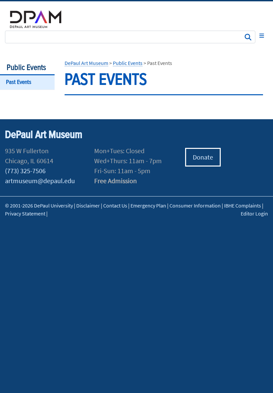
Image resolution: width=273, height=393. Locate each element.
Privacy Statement (25, 213)
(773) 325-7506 (25, 171)
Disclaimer (88, 205)
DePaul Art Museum (86, 63)
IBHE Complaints (242, 205)
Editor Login (254, 213)
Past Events (18, 82)
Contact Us (115, 205)
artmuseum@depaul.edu (40, 181)
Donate (203, 157)
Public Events (26, 68)
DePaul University (40, 19)
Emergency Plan (148, 205)
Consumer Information (195, 205)
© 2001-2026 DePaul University (39, 205)
